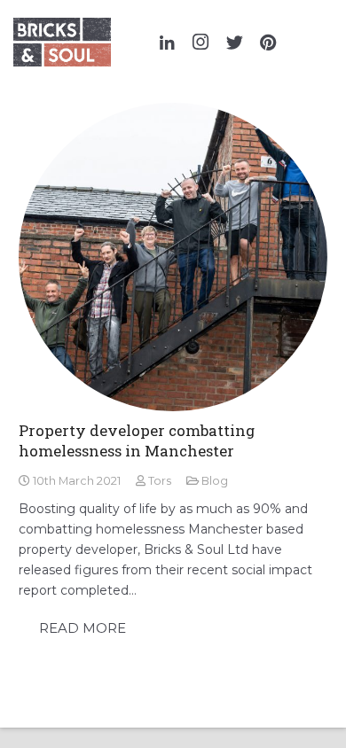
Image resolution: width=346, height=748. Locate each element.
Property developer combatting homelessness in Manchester (137, 441)
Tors (159, 480)
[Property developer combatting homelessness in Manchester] (173, 257)
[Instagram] (200, 42)
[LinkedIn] (167, 42)
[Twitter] (234, 42)
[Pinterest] (268, 42)
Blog (214, 480)
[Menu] (319, 42)
